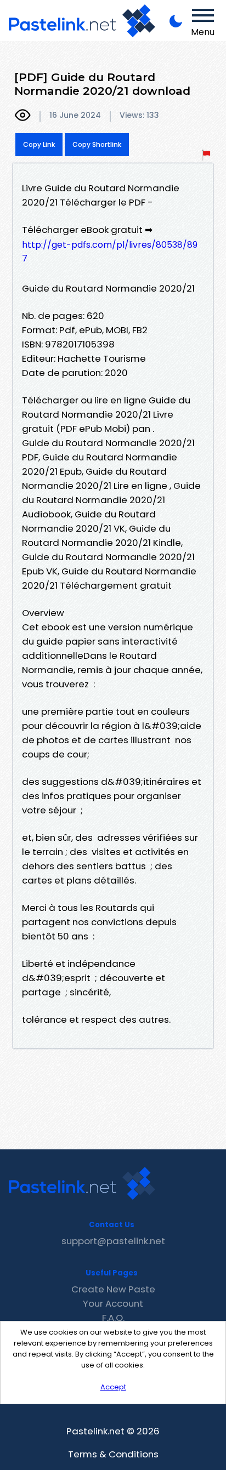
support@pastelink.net (113, 1240)
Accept (113, 1387)
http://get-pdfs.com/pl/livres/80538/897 (109, 251)
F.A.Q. (113, 1317)
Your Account (113, 1303)
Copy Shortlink (96, 144)
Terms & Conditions (113, 1454)
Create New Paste (113, 1289)
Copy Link (39, 144)
